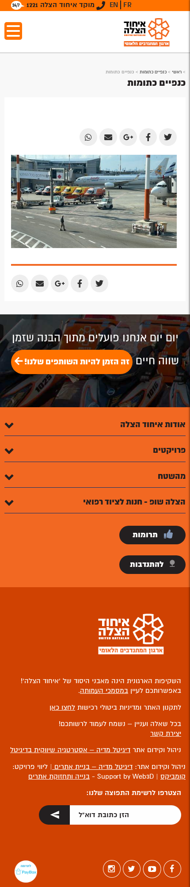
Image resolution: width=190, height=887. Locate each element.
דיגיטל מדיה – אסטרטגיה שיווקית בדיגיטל (70, 750)
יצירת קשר (165, 733)
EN (114, 4)
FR (127, 4)
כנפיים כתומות (153, 72)
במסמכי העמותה (104, 690)
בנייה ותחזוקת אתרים (59, 776)
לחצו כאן (62, 707)
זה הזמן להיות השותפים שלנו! (76, 361)
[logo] (146, 32)
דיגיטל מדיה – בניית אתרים (92, 766)
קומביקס (173, 776)
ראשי (177, 72)
